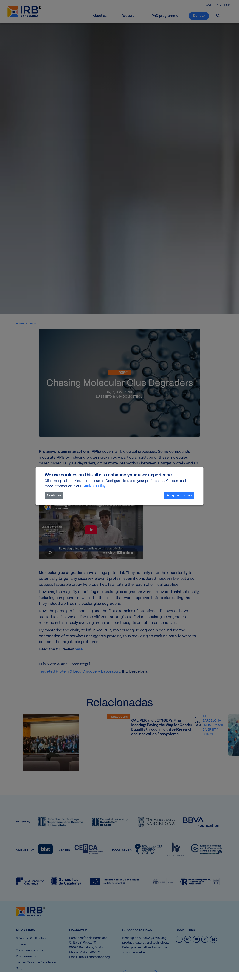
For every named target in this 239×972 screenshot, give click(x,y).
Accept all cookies (179, 495)
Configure (54, 495)
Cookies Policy (94, 486)
